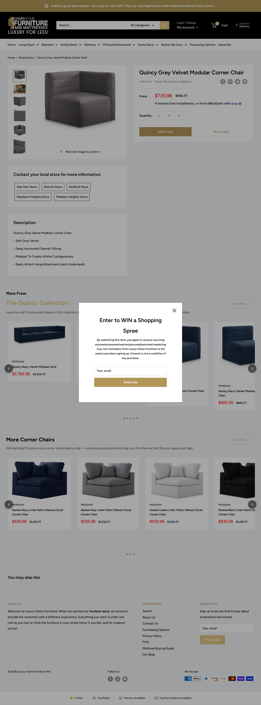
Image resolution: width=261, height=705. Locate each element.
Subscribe (130, 382)
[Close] (174, 310)
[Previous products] (9, 368)
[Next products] (252, 368)
